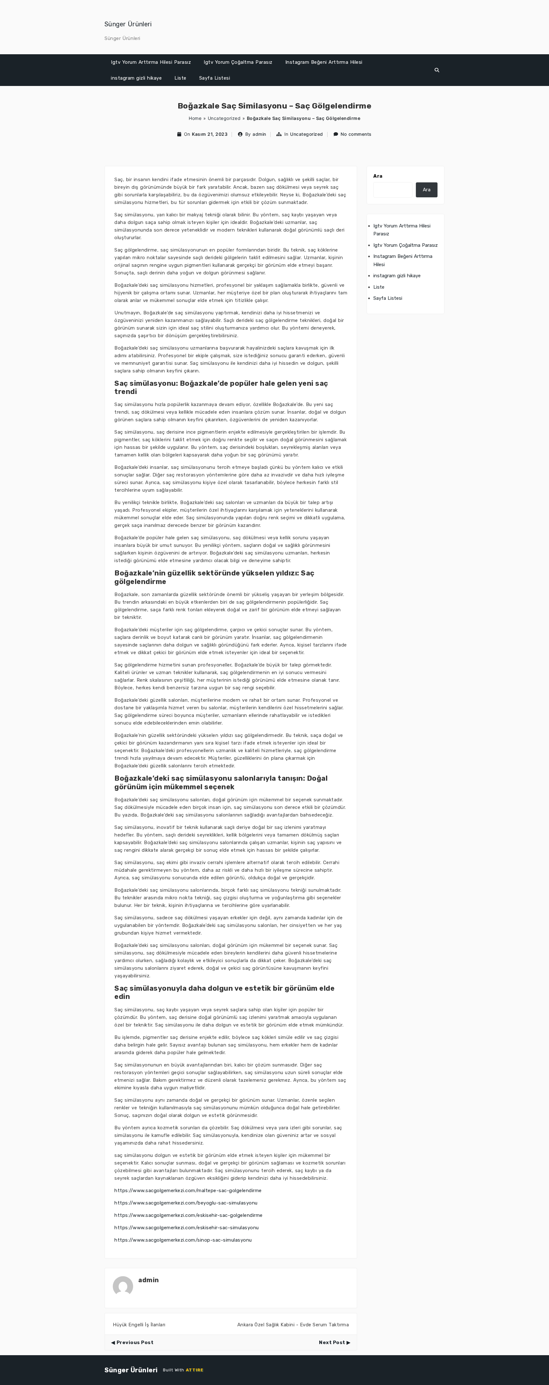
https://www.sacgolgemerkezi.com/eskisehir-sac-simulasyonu (186, 1228)
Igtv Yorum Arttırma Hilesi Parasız (151, 62)
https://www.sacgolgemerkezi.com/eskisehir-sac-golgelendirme (188, 1215)
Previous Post (135, 1342)
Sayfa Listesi (214, 78)
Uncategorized (224, 118)
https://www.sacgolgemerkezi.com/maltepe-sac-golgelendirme (188, 1190)
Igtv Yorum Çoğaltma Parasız (238, 62)
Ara (378, 176)
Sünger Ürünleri (128, 24)
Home (195, 118)
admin (259, 134)
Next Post (332, 1342)
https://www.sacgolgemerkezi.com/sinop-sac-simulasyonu (183, 1240)
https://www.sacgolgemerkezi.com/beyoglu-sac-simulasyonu (186, 1203)
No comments (356, 134)
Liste (180, 78)
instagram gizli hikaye (136, 78)
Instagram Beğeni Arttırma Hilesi (324, 62)
